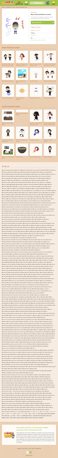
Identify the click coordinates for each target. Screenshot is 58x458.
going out (31, 262)
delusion (29, 225)
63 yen (54, 170)
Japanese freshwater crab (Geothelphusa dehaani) (13, 286)
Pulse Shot (5, 342)
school (29, 356)
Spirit (31, 370)
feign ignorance (47, 245)
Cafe (30, 198)
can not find (5, 200)
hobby (23, 272)
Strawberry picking (6, 378)
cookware (9, 217)
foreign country (34, 256)
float (32, 254)
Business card (10, 198)
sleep (12, 366)
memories (42, 307)
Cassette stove (6, 203)
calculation (37, 198)
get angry (42, 260)
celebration (17, 203)
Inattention (37, 278)
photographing (12, 333)
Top (36, 393)
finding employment (6, 250)
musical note (36, 313)
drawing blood (34, 231)
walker (34, 401)
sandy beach (36, 354)
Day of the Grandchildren (42, 223)
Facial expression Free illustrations (10, 243)
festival (18, 248)
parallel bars (43, 327)
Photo (54, 331)
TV (22, 397)
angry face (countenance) (42, 176)
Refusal (35, 344)
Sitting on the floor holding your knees (15, 364)
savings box (5, 356)
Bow (18, 194)
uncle (41, 397)
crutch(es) (47, 219)
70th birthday (5, 172)
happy (19, 268)
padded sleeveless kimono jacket (18, 327)
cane (13, 200)
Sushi (14, 385)
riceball (25, 350)
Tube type (8, 397)
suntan (9, 383)
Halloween (26, 266)
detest (8, 227)
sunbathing (32, 381)
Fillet (49, 248)
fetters (30, 248)
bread (49, 194)
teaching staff (49, 387)
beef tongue (10, 190)
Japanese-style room (7, 288)
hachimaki (5, 266)
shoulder (23, 362)
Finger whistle (20, 250)
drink (4, 233)
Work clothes (11, 409)
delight (24, 225)
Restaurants (41, 346)
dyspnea (27, 233)
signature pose (50, 362)
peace (42, 329)
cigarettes (26, 209)
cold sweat (25, 211)
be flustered (13, 186)
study (23, 378)
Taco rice (12, 387)
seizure (39, 358)
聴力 (12, 417)
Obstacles (5, 321)
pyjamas (18, 342)
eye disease (23, 241)
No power (44, 317)
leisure (31, 297)
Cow (34, 219)
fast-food (8, 245)
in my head (31, 278)
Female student (13, 248)
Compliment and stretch (12, 213)
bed (42, 188)
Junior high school (14, 291)
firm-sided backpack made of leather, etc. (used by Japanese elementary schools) (19, 252)
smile (28, 366)
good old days (44, 262)
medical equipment (26, 305)
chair (28, 203)
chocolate (34, 207)
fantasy (49, 243)
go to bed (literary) (24, 262)
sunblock (37, 381)
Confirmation (24, 215)
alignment (14, 176)
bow (21, 194)
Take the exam (22, 387)
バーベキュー (11, 413)
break (53, 194)
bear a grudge (25, 188)
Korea (33, 295)
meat (4, 305)
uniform (50, 397)
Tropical (41, 395)
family (27, 243)
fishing (8, 254)
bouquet (9, 194)
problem (26, 340)
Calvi (41, 198)
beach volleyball (17, 188)
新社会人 (31, 415)
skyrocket (46, 364)
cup (22, 221)
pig (48, 333)
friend (28, 258)
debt (3, 225)
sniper (41, 366)
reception (4, 344)
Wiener (9, 407)
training (20, 395)
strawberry (38, 376)
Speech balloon (26, 368)
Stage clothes (5, 372)
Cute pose (41, 221)
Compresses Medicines (34, 213)
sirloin (4, 364)
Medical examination (35, 305)
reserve (16, 346)
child (26, 205)
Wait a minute (26, 401)
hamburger (38, 266)
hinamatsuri (18, 272)
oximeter (31, 325)
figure (45, 248)
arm (13, 180)
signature (44, 362)
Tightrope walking (6, 393)
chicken (14, 205)
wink (22, 407)
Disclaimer (19, 448)
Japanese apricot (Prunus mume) (23, 284)
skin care (29, 364)
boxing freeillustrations (33, 194)
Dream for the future (46, 231)
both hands (5, 194)
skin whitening (35, 364)
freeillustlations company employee (10, 258)
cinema (30, 209)
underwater (45, 397)
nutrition (44, 319)
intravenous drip (32, 282)
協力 (49, 413)
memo (37, 307)
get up (53, 260)
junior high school (6, 291)
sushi (10, 385)
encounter (26, 237)
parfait (8, 329)
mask (40, 303)
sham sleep (41, 360)
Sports (34, 370)
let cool (39, 297)
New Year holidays (42, 315)
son (55, 366)
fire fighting (29, 250)
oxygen (35, 325)
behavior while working (22, 190)
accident (4, 174)
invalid (42, 282)
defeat (12, 225)
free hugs (51, 256)
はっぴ (16, 413)
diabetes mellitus (27, 227)
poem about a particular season (14, 336)
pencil (50, 329)
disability (4, 229)
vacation (9, 399)
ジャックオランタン (51, 411)
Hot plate (26, 274)
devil (22, 227)
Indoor (7, 280)
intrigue (38, 282)
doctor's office (42, 229)
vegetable (19, 399)
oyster (46, 325)
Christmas (39, 207)
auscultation (15, 182)
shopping (4, 362)
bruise (17, 196)
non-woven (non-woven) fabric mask (10, 319)
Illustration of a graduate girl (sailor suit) (42, 276)
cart (50, 200)
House (36, 274)
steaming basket (11, 376)
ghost (4, 262)
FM (38, 254)
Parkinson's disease (20, 329)
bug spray (40, 196)
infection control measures (15, 280)
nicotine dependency (24, 317)
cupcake (25, 221)
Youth (31, 409)
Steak (49, 374)
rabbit (22, 342)
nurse (19, 319)
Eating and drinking (9, 235)
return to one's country (7, 348)
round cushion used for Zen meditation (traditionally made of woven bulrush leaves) (22, 352)
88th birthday (24, 172)
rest (34, 346)
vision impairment (47, 399)
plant (51, 333)
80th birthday (18, 172)
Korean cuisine (39, 295)
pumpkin (10, 342)
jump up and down (45, 288)
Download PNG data (36, 22)
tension (28, 389)
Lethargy (43, 297)
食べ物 (38, 417)
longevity (47, 299)
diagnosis (34, 227)
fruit (38, 258)
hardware (23, 268)
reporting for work (6, 346)
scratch (48, 356)
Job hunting (21, 288)
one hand (13, 323)
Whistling (29, 405)
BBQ (8, 186)
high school (5, 272)
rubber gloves (5, 354)
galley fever (8, 260)
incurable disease (43, 278)
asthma (39, 180)
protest (49, 340)
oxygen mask (41, 325)
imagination (25, 278)
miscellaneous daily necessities (21, 309)
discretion (28, 229)
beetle (15, 190)
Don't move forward (14, 231)
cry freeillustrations (6, 221)
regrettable (40, 344)
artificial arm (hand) (21, 180)
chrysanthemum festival (18, 209)
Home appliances (44, 272)
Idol (28, 276)
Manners (13, 303)
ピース (27, 413)
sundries (51, 381)
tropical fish (46, 395)
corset (34, 217)
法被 (45, 415)
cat (10, 203)
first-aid (50, 252)
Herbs (34, 270)
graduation (50, 262)
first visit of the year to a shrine (42, 252)
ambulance (25, 176)
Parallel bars (50, 327)
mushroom (27, 313)
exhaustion (5, 241)
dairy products (16, 223)
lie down (4, 299)
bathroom (4, 186)
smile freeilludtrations (34, 366)
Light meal (17, 299)
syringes (45, 385)
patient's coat (37, 329)
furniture (48, 258)
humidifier (52, 274)
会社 (39, 413)
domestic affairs (6, 231)
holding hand (33, 272)
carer (47, 200)
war (18, 403)
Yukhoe (44, 409)
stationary (45, 374)
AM (21, 176)
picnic (45, 333)
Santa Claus (42, 354)
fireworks (38, 250)
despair (4, 227)
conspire (41, 215)
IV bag (7, 284)
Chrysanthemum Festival (8, 209)
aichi (34, 174)
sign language (38, 362)
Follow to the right (6, 256)
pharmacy (50, 331)
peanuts (46, 329)
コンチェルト (37, 411)
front (35, 258)
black (8, 192)
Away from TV (44, 182)
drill (55, 231)
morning (4, 311)
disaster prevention (21, 229)
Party (26, 329)
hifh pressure (42, 270)
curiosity (30, 221)
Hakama (21, 266)
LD (13, 297)
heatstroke (16, 270)
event (37, 239)
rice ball (33, 348)
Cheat (36, 203)
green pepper (25, 264)
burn (48, 196)
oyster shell (50, 325)
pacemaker (5, 327)
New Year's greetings (14, 317)
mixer (43, 309)
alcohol (44, 174)
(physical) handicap (26, 170)
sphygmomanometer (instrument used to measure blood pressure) (16, 370)
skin (25, 364)
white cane (34, 405)
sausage (48, 354)
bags (14, 184)
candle (9, 200)
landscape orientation (7, 297)
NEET (8, 315)
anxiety (41, 178)
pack (9, 327)
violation (41, 399)
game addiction (26, 260)
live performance (35, 299)
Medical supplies (6, 307)
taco (9, 387)
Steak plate (5, 376)
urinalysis (4, 399)
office (18, 321)
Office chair (23, 321)
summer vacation (13, 381)
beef (45, 188)
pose (26, 338)
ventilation (24, 399)
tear (54, 387)
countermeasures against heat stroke (10, 219)
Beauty (30, 188)
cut (36, 221)
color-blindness (31, 211)
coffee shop (19, 211)
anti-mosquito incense (20, 178)
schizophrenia (24, 356)
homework (5, 274)
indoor (4, 280)
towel (48, 393)
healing (41, 268)
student (19, 378)
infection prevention (26, 280)
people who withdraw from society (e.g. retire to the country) (14, 331)
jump (39, 288)
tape (31, 387)
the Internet (45, 389)
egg (14, 235)
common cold (51, 211)
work (4, 409)
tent (32, 389)
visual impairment (6, 401)
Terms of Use (25, 448)
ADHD (8, 174)
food (12, 256)
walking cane (40, 401)
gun (48, 264)
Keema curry (48, 291)
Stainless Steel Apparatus (14, 372)
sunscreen (5, 383)
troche (37, 395)
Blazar (17, 192)
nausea (4, 315)
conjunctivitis (31, 215)
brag (46, 194)
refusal (31, 344)
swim (42, 385)
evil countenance (42, 239)
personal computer (34, 331)
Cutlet (45, 221)
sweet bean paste (28, 385)
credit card (42, 219)
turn (20, 397)
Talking (28, 387)
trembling (28, 395)
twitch (30, 397)
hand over (5, 268)
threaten (47, 391)
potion (36, 338)
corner (30, 217)
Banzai (22, 184)
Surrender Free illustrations (40, 383)
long (44, 299)
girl (9, 262)
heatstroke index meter (24, 270)
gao (31, 260)
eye (18, 241)
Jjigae (17, 288)
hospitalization (21, 274)
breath (13, 196)
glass (15, 262)
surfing (17, 383)
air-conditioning (39, 174)
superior (13, 383)
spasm (17, 368)
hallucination (32, 266)
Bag (11, 184)
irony (4, 284)
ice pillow (22, 276)
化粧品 (43, 413)
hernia (37, 270)
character (32, 203)
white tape (50, 405)
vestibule (29, 399)
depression (34, 225)
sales (20, 354)
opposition (12, 325)
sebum (19, 358)
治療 (42, 415)
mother (23, 311)
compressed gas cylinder (23, 213)
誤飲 (24, 417)
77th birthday (11, 172)
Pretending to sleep (14, 340)
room (53, 350)
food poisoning (17, 256)
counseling (43, 217)
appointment (5, 180)
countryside (21, 219)
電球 (34, 417)
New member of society (15, 315)
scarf (20, 356)
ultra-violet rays (36, 397)
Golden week (37, 262)
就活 (6, 415)
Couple (25, 219)
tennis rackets (23, 389)
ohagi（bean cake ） (30, 321)
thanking (40, 389)
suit (46, 378)
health (45, 268)
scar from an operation (13, 356)
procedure (31, 340)
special (20, 368)
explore (15, 241)
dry (14, 233)
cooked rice (52, 215)
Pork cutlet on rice (11, 338)
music (31, 313)
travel (24, 395)
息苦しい (15, 415)
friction (24, 258)
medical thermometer (15, 307)
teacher (34, 387)
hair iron (12, 266)
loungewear (21, 301)
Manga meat (7, 303)
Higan (47, 270)
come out (45, 211)
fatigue (21, 245)
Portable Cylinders (20, 338)
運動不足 (28, 417)
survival (51, 383)
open (51, 323)
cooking (4, 217)
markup (24, 303)
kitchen (43, 293)
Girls (12, 262)
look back (52, 299)
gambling (14, 260)
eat (3, 235)
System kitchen (51, 385)
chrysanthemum (45, 207)
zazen (48, 409)
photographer (5, 333)
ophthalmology (6, 325)
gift (6, 262)
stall (25, 372)
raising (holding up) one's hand (45, 342)
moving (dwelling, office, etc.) (18, 313)
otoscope (20, 325)
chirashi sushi (28, 207)
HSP (45, 274)
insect (50, 280)
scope (45, 356)
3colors (44, 170)
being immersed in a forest (42, 190)
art (15, 180)
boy (32, 40)
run (10, 354)
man (3, 303)
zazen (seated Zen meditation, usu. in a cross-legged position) (15, 411)
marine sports (19, 303)
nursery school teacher (33, 319)
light (13, 299)
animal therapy (6, 178)
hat (27, 268)
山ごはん (10, 415)
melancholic (32, 307)
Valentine (14, 399)
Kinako (18, 293)
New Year (31, 315)
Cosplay (38, 217)
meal (50, 303)
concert (19, 215)
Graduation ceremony (7, 264)
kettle (11, 293)
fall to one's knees (21, 243)
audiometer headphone (7, 182)
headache (31, 268)
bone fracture (49, 192)
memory (46, 307)
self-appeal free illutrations (47, 358)
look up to (5, 301)
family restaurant (33, 243)
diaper (43, 227)
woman (44, 407)
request (12, 346)
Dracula (28, 231)
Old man (4, 323)
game (18, 260)
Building (44, 196)
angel (34, 176)
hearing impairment (6, 270)
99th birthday (37, 172)
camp (53, 198)
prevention (21, 340)
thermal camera (42, 391)
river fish (32, 350)
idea (26, 276)
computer (42, 213)
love (25, 301)
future (52, 258)
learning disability (25, 297)
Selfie (4, 360)
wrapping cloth (23, 409)
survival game (5, 385)
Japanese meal (49, 286)
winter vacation (35, 407)
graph (20, 264)
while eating (23, 405)
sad (12, 354)
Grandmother (15, 264)
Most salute (19, 311)
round (4, 352)
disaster (8, 229)
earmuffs (45, 233)
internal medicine (10, 282)
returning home (16, 348)
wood (52, 407)
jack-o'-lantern (12, 284)
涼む (51, 415)
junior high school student (24, 291)
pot (33, 338)
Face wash (47, 241)
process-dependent (38, 340)
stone (27, 376)
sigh (33, 362)
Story (30, 376)
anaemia (30, 176)
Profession (45, 340)
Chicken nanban (20, 205)
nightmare (31, 317)
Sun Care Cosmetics (25, 381)
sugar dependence (40, 378)
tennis (18, 389)
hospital (15, 274)
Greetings (35, 264)
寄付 (3, 415)
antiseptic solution (35, 178)
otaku (16, 325)
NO (39, 317)
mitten (39, 309)
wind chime (14, 407)
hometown (51, 272)
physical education (20, 333)
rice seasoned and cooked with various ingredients (13, 350)
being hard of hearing (32, 190)
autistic (20, 182)
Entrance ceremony (33, 237)
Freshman (20, 258)
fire (24, 250)
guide (45, 264)
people (32, 35)
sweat (22, 385)
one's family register (42, 323)
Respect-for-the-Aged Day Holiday (26, 346)
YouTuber (36, 409)
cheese (45, 203)
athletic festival (45, 180)
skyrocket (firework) (6, 366)
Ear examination (33, 233)
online (48, 323)
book (54, 192)
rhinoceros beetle (23, 348)
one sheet (18, 323)
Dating (34, 223)
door (20, 231)
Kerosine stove (6, 293)
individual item (51, 278)
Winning (25, 407)
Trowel (4, 397)
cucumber (13, 221)
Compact (4, 213)
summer (49, 378)
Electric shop (33, 235)
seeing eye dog (25, 358)
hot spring (32, 274)
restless (46, 346)
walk (31, 401)
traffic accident (14, 395)
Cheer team (40, 203)
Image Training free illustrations (16, 278)
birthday (4, 192)
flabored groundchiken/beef (21, 254)
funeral (44, 258)
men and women (6, 309)
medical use (22, 307)
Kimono (14, 293)
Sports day (39, 370)
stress (12, 378)
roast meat (38, 350)
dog (52, 229)
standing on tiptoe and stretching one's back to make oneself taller (16, 374)
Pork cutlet (5, 338)
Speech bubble (34, 368)
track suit (4, 395)
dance (21, 223)
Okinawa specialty (48, 321)
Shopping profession (16, 362)
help (31, 270)
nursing (40, 319)
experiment (10, 241)
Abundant (50, 172)
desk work (45, 225)
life (10, 299)
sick (35, 35)
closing (4, 211)
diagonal (38, 227)
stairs (22, 372)
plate (54, 333)
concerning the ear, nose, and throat (10, 215)
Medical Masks (52, 305)
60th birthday (49, 170)
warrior (24, 403)
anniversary (12, 178)
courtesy (30, 219)
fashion (4, 245)
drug (12, 233)
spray (43, 370)
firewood (34, 250)
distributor (33, 229)
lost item (12, 301)
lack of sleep (45, 295)
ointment (37, 321)
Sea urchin (10, 358)
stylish (34, 378)
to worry (20, 393)
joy (33, 288)
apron (10, 180)
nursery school (25, 319)
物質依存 (4, 417)
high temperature (11, 272)
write (28, 409)
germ (38, 260)
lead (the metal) (18, 297)
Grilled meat (40, 264)
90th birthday (30, 172)
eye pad (28, 241)
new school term (24, 315)
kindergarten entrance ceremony (33, 293)
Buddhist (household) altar (25, 196)
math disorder (45, 303)
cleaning (42, 209)
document (48, 229)
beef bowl (49, 188)
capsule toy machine (28, 200)
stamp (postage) (30, 372)
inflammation (33, 280)
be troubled (11, 188)
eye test (32, 241)
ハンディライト (22, 413)
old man (8, 323)
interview (26, 282)
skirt (42, 364)
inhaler (38, 280)
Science (41, 356)
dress (52, 231)
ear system (40, 233)
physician (36, 333)
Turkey (17, 397)
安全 (54, 413)
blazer (21, 192)
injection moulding (44, 280)
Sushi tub (18, 385)
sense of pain (24, 360)
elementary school (40, 235)
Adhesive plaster (14, 174)
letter (48, 297)
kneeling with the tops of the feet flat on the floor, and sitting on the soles (17, 295)
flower (35, 254)
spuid (50, 370)
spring (47, 370)
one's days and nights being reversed (29, 323)
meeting (27, 307)
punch (14, 342)
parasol (4, 329)
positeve (29, 338)
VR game (21, 401)
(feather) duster (18, 170)
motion (45, 311)
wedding (33, 403)
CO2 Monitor (13, 211)
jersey (13, 288)
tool (31, 393)
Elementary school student (8, 237)
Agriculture (29, 174)
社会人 (8, 417)
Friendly (31, 258)
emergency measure (18, 237)
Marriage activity (35, 303)
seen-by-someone (33, 358)
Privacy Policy (38, 448)
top (33, 393)
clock (53, 209)
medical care (18, 305)
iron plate (51, 282)
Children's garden (6, 207)
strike (16, 378)
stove (33, 376)
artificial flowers (29, 180)
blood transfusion (39, 192)
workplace (17, 409)
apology (49, 178)
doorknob (24, 231)
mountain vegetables (7, 313)
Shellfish (47, 360)
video (37, 399)
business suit (25, 198)
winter (30, 407)
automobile (25, 182)
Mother (31, 311)
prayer (53, 338)
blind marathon (26, 192)
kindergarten (23, 293)
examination (49, 239)
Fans (45, 243)
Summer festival (6, 381)
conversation (46, 215)
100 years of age (34, 170)
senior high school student (15, 360)
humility (4, 276)
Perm (28, 331)
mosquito (9, 311)
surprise (31, 383)
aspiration (35, 180)
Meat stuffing (8, 305)
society (47, 366)
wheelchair (12, 405)
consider (36, 215)
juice (36, 288)
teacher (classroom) (41, 387)
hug (47, 274)
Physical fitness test (29, 333)
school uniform (35, 356)
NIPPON (36, 317)
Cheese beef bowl (51, 203)
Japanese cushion (45, 284)
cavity (13, 203)
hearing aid (49, 268)
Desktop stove (51, 225)
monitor (50, 309)
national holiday (48, 313)
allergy (18, 176)
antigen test (27, 178)
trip (31, 395)
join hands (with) (28, 288)
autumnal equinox (36, 182)
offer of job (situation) (12, 321)
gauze (34, 260)
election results (27, 235)
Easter (49, 233)
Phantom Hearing (42, 331)
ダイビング (5, 413)
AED (25, 174)
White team (5, 407)
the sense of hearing (33, 391)
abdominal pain (44, 172)
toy (51, 393)
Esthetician (26, 239)
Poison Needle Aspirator (37, 336)
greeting (30, 264)
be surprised (48, 186)
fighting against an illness (38, 248)
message (12, 309)
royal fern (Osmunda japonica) (46, 352)
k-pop (44, 291)
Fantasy (53, 243)
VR (17, 401)
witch (40, 407)
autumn (30, 182)
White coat (39, 405)
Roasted (42, 350)
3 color (40, 170)
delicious (20, 225)
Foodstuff (23, 256)
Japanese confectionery (35, 284)
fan (38, 243)
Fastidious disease (15, 245)
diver (38, 229)
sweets (34, 385)
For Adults (28, 256)
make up (50, 301)
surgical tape (26, 383)
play (3, 336)
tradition (9, 395)
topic (42, 393)
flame (29, 254)
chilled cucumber (14, 207)
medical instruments (44, 305)
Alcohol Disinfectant (7, 176)
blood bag (32, 192)
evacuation (32, 239)
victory (33, 399)
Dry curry (18, 233)
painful (30, 327)
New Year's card (51, 315)
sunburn (42, 381)
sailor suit (16, 354)
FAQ (29, 448)
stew (17, 376)
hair (8, 266)
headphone (36, 268)
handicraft (10, 268)
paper (39, 327)
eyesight (37, 241)
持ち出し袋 (20, 415)
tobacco (24, 393)
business (4, 198)
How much (40, 274)
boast (45, 192)
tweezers (26, 397)
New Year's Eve (6, 317)
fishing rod (13, 254)
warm (21, 403)
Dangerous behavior (28, 223)
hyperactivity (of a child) (14, 276)
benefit (50, 190)
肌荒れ (15, 417)
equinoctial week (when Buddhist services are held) (13, 239)
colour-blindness (39, 211)
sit (6, 364)
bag (9, 184)
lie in (8, 299)
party (29, 329)
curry (34, 221)
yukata (40, 409)
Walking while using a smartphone (9, 403)
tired (17, 393)
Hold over (28, 272)
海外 (48, 415)
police (44, 336)
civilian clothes (36, 209)
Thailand (35, 389)
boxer (27, 194)
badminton (5, 184)
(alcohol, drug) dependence (8, 170)
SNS (44, 366)
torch (45, 393)
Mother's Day (40, 311)
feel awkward (26, 245)
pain (27, 327)
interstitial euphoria (19, 282)
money (46, 309)
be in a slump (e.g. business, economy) (24, 186)
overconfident (26, 325)
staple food (32, 374)
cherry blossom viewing (7, 205)
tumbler (13, 397)
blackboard (12, 192)
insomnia (4, 282)
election (20, 235)
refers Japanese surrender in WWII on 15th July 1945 (18, 344)
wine (19, 407)
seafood (15, 358)
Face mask (42, 241)
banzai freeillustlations (29, 184)
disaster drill (14, 229)
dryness (22, 233)
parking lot (12, 329)
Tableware (5, 387)
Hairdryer (17, 266)
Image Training (6, 278)
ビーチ (31, 413)
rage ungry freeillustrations (32, 342)
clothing (8, 211)
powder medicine (42, 338)
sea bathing (5, 358)
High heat (52, 270)
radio (25, 342)
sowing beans (11, 368)
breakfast (4, 196)
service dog (36, 360)
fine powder (14, 250)
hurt (7, 276)
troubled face (52, 395)
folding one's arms (44, 254)
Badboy (49, 182)
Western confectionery (45, 403)
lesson (35, 297)
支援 (27, 415)
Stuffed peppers (28, 378)
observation (49, 319)
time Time (13, 393)
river (29, 350)
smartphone (17, 366)
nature (53, 313)
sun (19, 381)
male (54, 301)
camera (45, 198)
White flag (45, 405)
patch (32, 329)
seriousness (30, 360)
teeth (15, 389)
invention (46, 282)
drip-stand (8, 233)
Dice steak (47, 227)
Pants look (35, 327)
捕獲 (24, 415)
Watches (29, 403)
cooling (26, 217)
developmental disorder (38, 40)
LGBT (51, 297)
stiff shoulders (22, 376)
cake (33, 198)
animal (49, 176)
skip (40, 364)
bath (47, 184)
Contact (32, 448)
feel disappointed (33, 245)
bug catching (33, 196)
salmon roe (31, 354)
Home (38, 272)
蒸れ (19, 417)
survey (48, 383)
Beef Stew (5, 190)
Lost (8, 301)
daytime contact (51, 223)
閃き (32, 417)
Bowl (24, 194)
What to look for (6, 405)
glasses (18, 262)
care (44, 200)
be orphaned (35, 186)
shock (51, 360)
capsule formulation (19, 200)
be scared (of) (42, 186)
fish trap (4, 254)
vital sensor (13, 401)
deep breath (7, 225)
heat (12, 270)
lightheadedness (24, 299)
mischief (30, 309)
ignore (32, 276)
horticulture (10, 274)
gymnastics (52, 264)
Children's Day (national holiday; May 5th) (43, 205)
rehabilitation (46, 344)
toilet (28, 393)
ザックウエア (43, 411)
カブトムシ (31, 411)
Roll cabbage (48, 350)
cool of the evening (20, 217)
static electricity (39, 374)
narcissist (42, 313)
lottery (16, 301)
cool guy (13, 217)
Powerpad (49, 338)
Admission (21, 174)
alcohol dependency (51, 174)
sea (52, 356)
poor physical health (51, 336)
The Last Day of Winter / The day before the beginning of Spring (15, 391)
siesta (30, 362)
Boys (43, 194)
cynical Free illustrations (7, 223)
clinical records (48, 209)
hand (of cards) (50, 266)
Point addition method (26, 336)
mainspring (45, 301)
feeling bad (40, 245)
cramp (37, 219)
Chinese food (21, 207)
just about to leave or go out (36, 291)
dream (39, 231)
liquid (29, 299)
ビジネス (35, 413)
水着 (39, 415)
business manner (17, 198)
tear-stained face (6, 389)
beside (54, 190)
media (13, 305)
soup (4, 368)
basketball (37, 184)
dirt (51, 227)
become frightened (36, 188)
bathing (50, 184)
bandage (18, 184)
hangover (15, 268)
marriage (29, 303)
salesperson (25, 354)
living (41, 299)
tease (11, 389)
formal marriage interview (43, 256)
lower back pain (30, 301)
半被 (46, 413)
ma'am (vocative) (38, 301)
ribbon (29, 348)
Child (32, 205)
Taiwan (17, 387)
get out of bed (48, 260)
